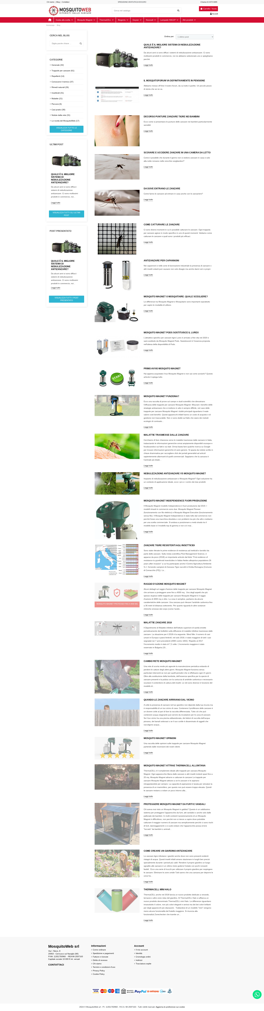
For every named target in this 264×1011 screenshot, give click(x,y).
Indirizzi (139, 960)
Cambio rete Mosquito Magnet (163, 661)
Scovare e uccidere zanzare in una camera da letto (177, 152)
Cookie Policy (99, 974)
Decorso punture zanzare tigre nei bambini (172, 116)
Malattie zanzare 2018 (158, 622)
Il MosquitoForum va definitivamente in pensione (174, 80)
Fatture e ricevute (100, 957)
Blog (58, 2)
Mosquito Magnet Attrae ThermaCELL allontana (175, 765)
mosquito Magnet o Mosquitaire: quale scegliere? (176, 296)
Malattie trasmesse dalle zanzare (166, 435)
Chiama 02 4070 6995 (208, 2)
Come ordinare (99, 950)
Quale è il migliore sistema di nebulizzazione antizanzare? (63, 178)
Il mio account (142, 950)
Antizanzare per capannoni (161, 260)
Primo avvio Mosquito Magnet (162, 368)
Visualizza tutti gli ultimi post (66, 213)
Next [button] (85, 179)
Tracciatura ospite (143, 964)
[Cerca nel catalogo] (178, 11)
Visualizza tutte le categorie (66, 129)
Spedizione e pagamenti (103, 953)
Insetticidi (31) (58, 93)
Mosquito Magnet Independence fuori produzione (175, 501)
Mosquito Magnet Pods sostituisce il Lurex (171, 332)
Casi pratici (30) (58, 110)
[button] (189, 20)
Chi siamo (50, 2)
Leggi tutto (55, 203)
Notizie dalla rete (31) (61, 115)
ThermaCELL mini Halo (157, 889)
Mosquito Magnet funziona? (161, 396)
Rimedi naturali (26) (60, 87)
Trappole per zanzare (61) (63, 71)
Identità (139, 953)
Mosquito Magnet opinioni (160, 738)
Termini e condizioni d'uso (104, 967)
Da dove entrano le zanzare (162, 188)
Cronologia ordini (143, 957)
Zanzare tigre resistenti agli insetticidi (169, 545)
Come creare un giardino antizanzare (168, 851)
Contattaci (65, 2)
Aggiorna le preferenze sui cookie (170, 1007)
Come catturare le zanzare (162, 224)
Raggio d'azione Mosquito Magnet (165, 584)
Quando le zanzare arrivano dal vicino (169, 700)
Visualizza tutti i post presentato (67, 299)
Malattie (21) (57, 98)
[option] (66, 177)
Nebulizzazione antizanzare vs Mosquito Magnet (175, 473)
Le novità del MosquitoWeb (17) (65, 121)
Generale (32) (58, 65)
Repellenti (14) (58, 76)
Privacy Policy (99, 971)
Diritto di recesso (100, 960)
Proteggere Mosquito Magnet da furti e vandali (174, 804)
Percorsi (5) (57, 104)
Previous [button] (48, 179)
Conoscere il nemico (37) (62, 82)
